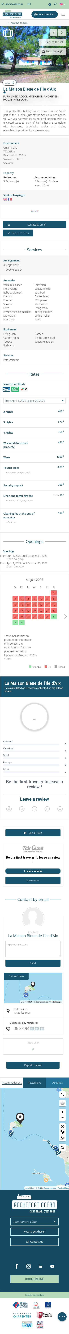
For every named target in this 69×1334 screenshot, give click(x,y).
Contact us (36, 1241)
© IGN (38, 1188)
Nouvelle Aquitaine (44, 1315)
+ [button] (62, 1112)
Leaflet (27, 1188)
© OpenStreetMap (49, 1188)
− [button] (62, 1118)
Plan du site (5, 1290)
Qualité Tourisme (36, 1305)
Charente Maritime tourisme (22, 1315)
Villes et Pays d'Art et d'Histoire (40, 1324)
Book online (34, 1279)
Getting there (16, 976)
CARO (27, 1324)
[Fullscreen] (62, 1094)
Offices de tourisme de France (20, 1305)
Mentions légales (19, 1290)
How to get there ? (34, 1231)
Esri (32, 1188)
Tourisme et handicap (48, 1305)
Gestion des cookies (34, 1294)
